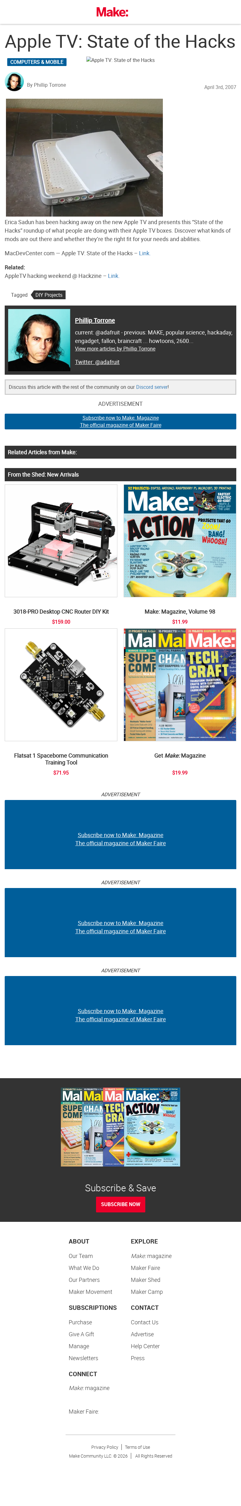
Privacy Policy (104, 1447)
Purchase (80, 1322)
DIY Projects (48, 294)
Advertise (142, 1334)
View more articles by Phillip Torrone (115, 348)
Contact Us (144, 1322)
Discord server (152, 386)
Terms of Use (137, 1447)
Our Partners (84, 1279)
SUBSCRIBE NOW (120, 1204)
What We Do (84, 1268)
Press (138, 1358)
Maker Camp (147, 1291)
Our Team (81, 1256)
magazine (151, 1256)
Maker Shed (145, 1279)
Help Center (145, 1346)
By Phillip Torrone (46, 84)
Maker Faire (145, 1268)
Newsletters (83, 1358)
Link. (145, 253)
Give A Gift (81, 1334)
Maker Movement (90, 1291)
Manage (79, 1346)
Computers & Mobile (36, 61)
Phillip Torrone (95, 320)
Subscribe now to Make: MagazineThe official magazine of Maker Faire (120, 421)
